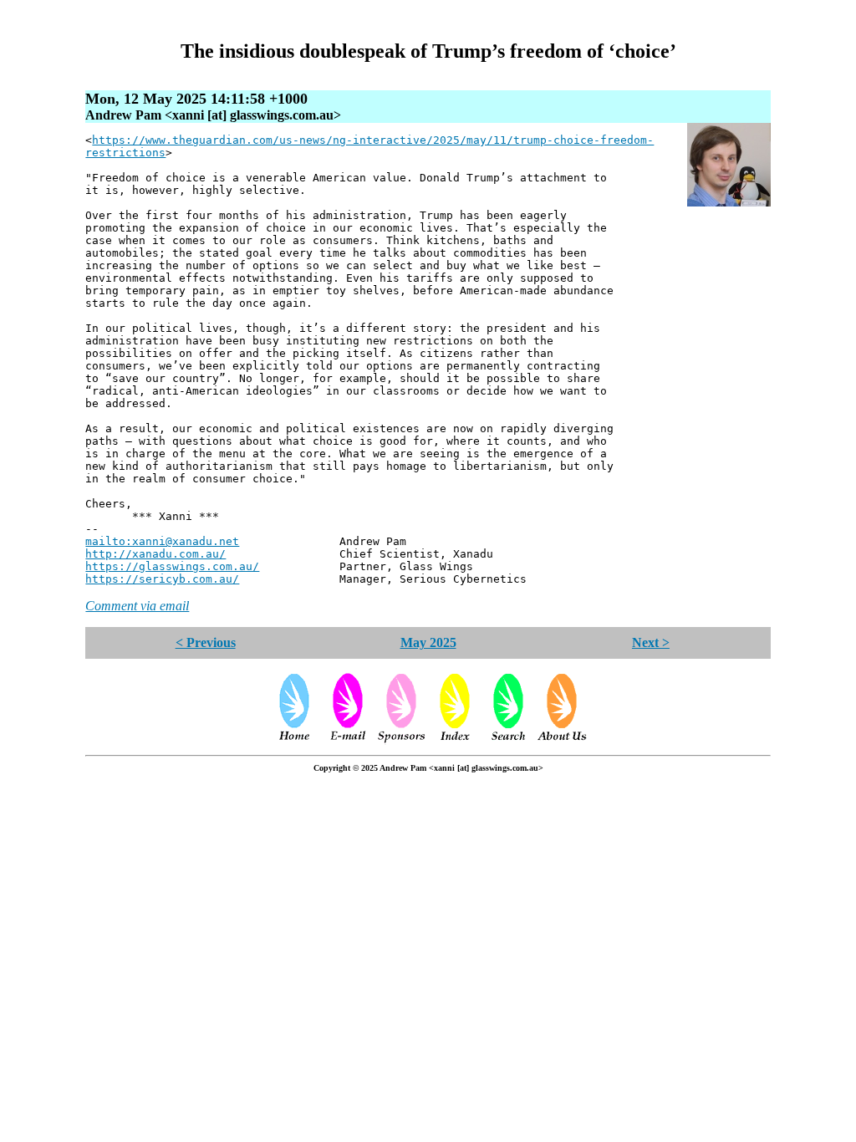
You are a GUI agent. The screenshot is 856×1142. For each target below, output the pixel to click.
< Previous (206, 642)
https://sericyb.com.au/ (162, 579)
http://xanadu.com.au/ (155, 554)
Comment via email (137, 606)
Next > (651, 642)
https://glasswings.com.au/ (172, 566)
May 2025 (428, 642)
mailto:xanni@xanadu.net (162, 541)
